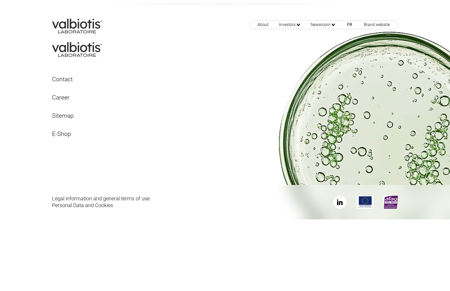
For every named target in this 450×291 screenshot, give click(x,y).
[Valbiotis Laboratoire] (77, 25)
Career (61, 97)
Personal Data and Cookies (82, 205)
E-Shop (61, 134)
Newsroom (320, 24)
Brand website (377, 24)
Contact (62, 79)
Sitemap (63, 115)
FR (349, 24)
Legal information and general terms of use (101, 198)
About (263, 24)
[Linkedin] (339, 202)
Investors (287, 24)
